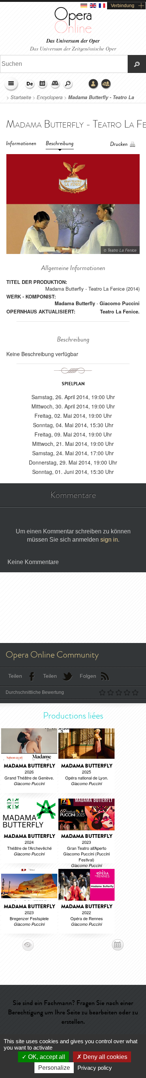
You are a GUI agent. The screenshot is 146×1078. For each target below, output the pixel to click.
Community (106, 84)
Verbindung (122, 5)
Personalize (54, 1068)
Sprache (30, 84)
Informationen (21, 143)
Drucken (119, 144)
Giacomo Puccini (120, 303)
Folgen (88, 676)
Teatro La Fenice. (120, 311)
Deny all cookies (104, 1057)
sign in (109, 539)
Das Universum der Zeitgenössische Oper (73, 48)
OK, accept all (46, 1057)
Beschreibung (60, 143)
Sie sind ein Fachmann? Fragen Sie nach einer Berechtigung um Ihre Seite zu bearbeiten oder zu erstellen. (73, 1012)
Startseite (20, 97)
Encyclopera (50, 97)
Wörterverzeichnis (55, 84)
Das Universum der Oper (73, 41)
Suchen (68, 84)
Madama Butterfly (75, 303)
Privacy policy (94, 1068)
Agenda (42, 84)
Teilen (15, 676)
